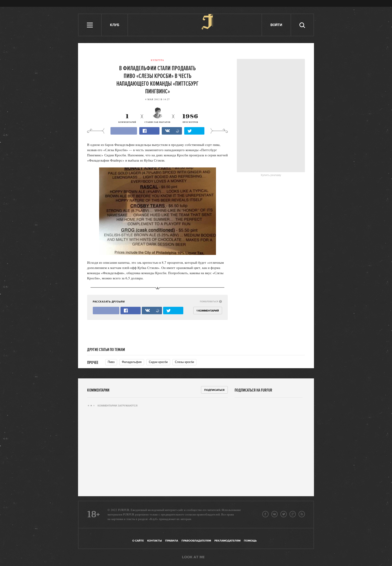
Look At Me (193, 557)
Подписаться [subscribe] (214, 390)
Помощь (250, 540)
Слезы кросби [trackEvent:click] (184, 362)
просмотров (190, 118)
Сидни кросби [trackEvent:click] (158, 362)
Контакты (154, 540)
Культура (157, 60)
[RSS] (302, 514)
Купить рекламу (271, 175)
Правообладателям (196, 540)
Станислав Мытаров (157, 122)
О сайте (138, 540)
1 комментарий (207, 310)
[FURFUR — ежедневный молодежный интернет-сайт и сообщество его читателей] (195, 25)
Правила (171, 540)
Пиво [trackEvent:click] (111, 362)
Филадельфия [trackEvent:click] (132, 362)
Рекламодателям (227, 540)
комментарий (127, 118)
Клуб (114, 25)
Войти (276, 25)
